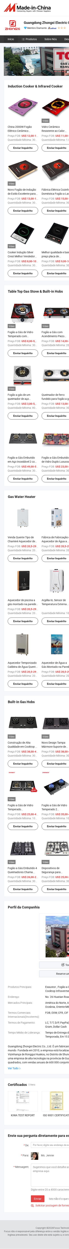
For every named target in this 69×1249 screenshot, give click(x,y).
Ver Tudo (13, 1068)
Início (11, 39)
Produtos (31, 39)
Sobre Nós (50, 39)
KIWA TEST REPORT (23, 1115)
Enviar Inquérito (23, 147)
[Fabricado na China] (28, 7)
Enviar (37, 1198)
